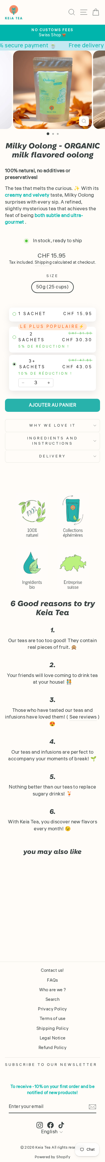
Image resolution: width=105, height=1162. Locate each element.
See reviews (83, 717)
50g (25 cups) (52, 286)
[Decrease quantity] (23, 383)
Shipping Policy (52, 1028)
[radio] (52, 315)
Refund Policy (52, 1047)
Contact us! (52, 970)
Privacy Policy (52, 1009)
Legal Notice (53, 1038)
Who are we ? (52, 990)
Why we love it (52, 425)
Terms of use (52, 1018)
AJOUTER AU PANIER (52, 405)
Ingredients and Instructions (52, 440)
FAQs (52, 980)
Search (53, 999)
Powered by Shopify (52, 1157)
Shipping (43, 262)
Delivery (52, 456)
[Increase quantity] (48, 383)
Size (52, 276)
